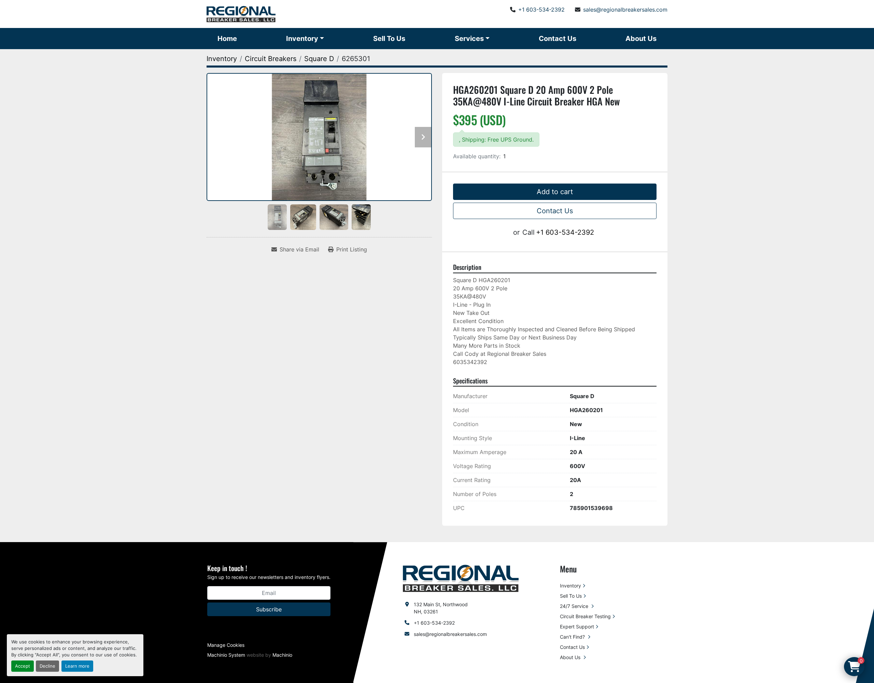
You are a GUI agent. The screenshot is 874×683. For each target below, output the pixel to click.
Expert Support (577, 626)
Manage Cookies (225, 645)
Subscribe (269, 609)
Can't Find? (573, 637)
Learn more (77, 666)
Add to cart (555, 192)
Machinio (282, 655)
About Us (641, 38)
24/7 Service (575, 606)
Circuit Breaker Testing (585, 616)
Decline (47, 666)
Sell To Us (389, 38)
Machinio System (226, 655)
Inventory (302, 38)
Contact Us (557, 38)
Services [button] (469, 38)
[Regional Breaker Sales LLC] (461, 578)
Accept (22, 666)
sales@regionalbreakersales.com (625, 9)
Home (227, 38)
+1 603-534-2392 (541, 9)
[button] (305, 38)
